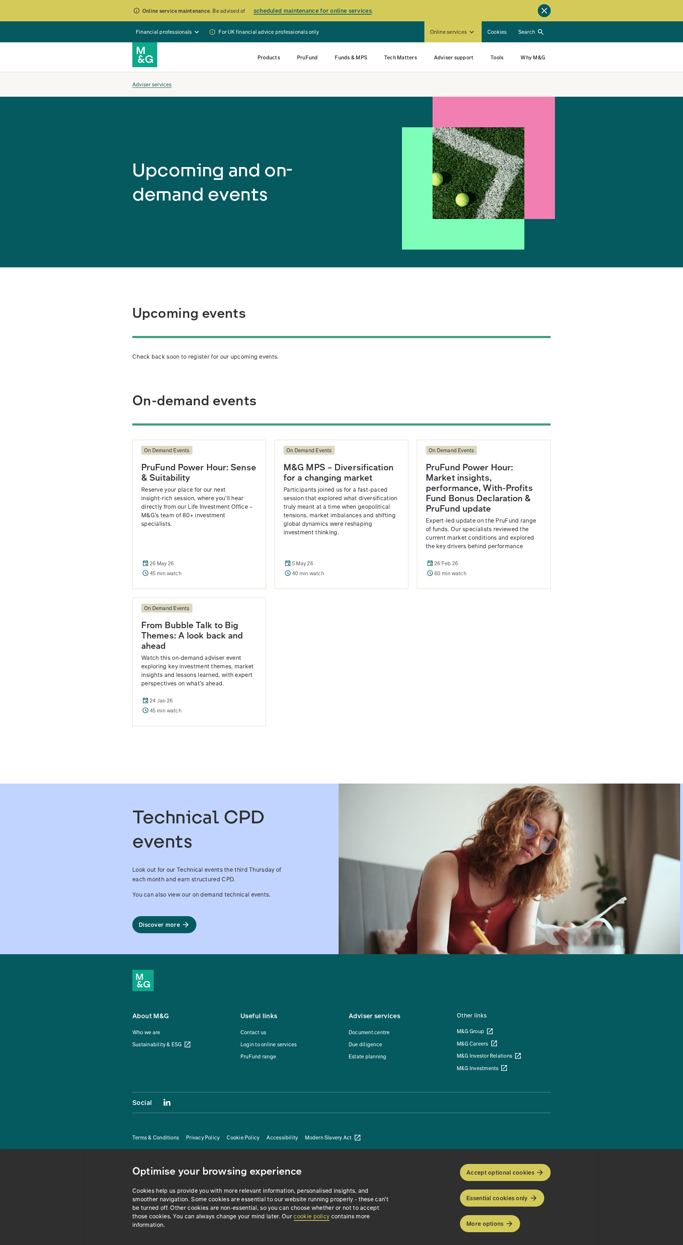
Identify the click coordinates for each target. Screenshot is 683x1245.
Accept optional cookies (500, 1172)
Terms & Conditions (155, 1137)
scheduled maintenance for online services (313, 10)
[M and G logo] (144, 54)
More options (485, 1223)
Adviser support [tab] (453, 57)
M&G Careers (472, 1043)
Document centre (369, 1032)
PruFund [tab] (307, 57)
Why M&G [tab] (532, 57)
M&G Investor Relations (484, 1055)
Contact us (253, 1032)
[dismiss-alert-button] (544, 10)
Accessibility (282, 1137)
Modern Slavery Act (328, 1137)
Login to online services (268, 1044)
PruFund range (258, 1056)
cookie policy (311, 1216)
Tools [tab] (497, 57)
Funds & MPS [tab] (351, 57)
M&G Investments (477, 1068)
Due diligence (365, 1044)
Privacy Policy (202, 1137)
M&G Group (470, 1031)
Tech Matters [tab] (400, 57)
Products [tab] (269, 57)
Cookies (497, 31)
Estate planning (367, 1056)
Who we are (146, 1032)
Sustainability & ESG (157, 1044)
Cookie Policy (243, 1137)
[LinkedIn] (167, 1102)
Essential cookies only (497, 1198)
